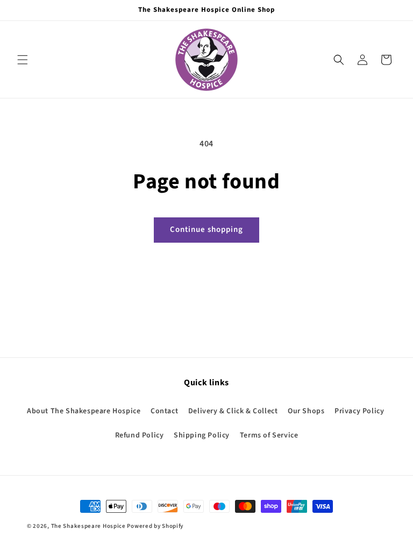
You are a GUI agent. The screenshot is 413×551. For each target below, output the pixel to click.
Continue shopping (206, 229)
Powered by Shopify (155, 526)
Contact (164, 411)
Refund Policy (139, 435)
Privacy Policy (359, 411)
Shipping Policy (202, 435)
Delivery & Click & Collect (233, 411)
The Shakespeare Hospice (88, 526)
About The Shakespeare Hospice (83, 411)
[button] (22, 60)
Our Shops (306, 411)
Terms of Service (269, 435)
